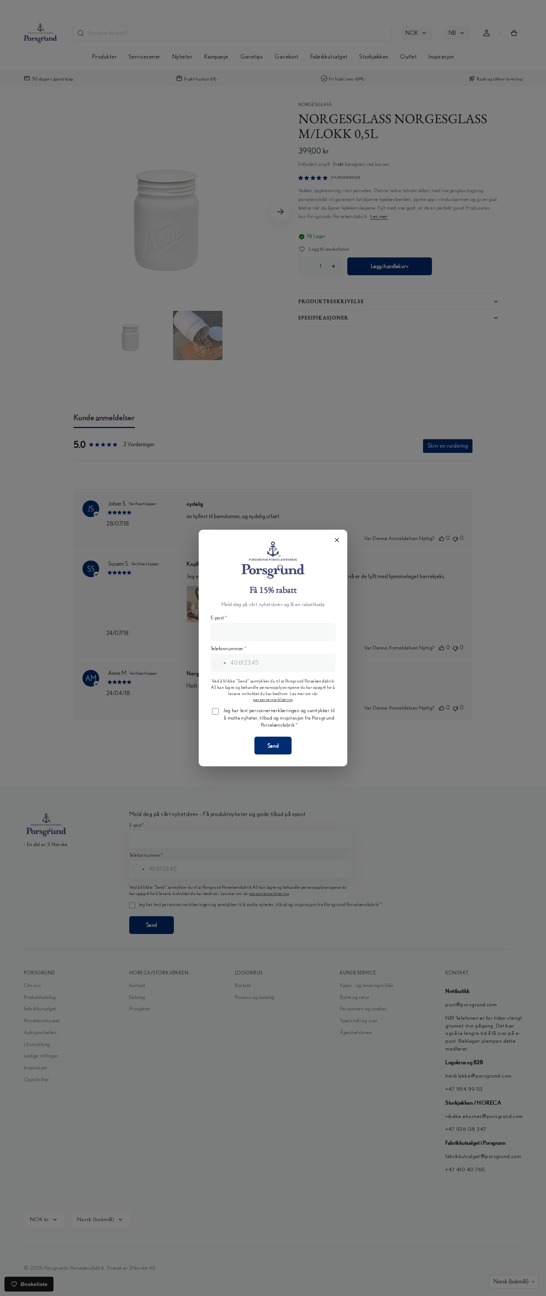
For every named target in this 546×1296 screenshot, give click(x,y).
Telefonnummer (228, 648)
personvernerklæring (273, 699)
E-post (219, 618)
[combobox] (219, 663)
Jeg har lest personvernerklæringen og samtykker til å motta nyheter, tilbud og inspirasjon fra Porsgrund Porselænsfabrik (279, 718)
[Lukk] (337, 540)
